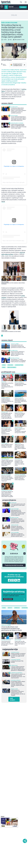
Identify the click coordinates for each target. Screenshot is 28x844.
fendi (3, 367)
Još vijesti (12, 699)
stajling (10, 365)
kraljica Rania (12, 367)
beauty (10, 607)
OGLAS (14, 15)
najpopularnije (10, 649)
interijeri (24, 607)
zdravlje (16, 607)
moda (3, 365)
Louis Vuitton (19, 365)
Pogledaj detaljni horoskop (14, 565)
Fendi (3, 201)
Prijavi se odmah (8, 599)
